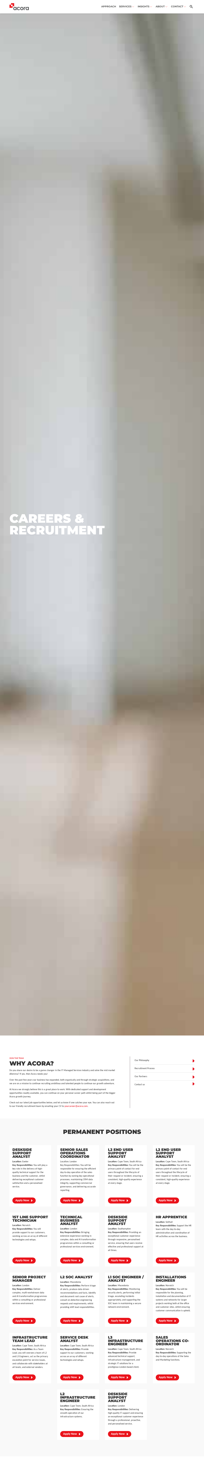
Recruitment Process (145, 1068)
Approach (108, 6)
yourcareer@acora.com (76, 1106)
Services (125, 6)
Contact (177, 6)
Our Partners (141, 1076)
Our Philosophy (142, 1060)
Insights (143, 6)
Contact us (140, 1084)
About (160, 6)
